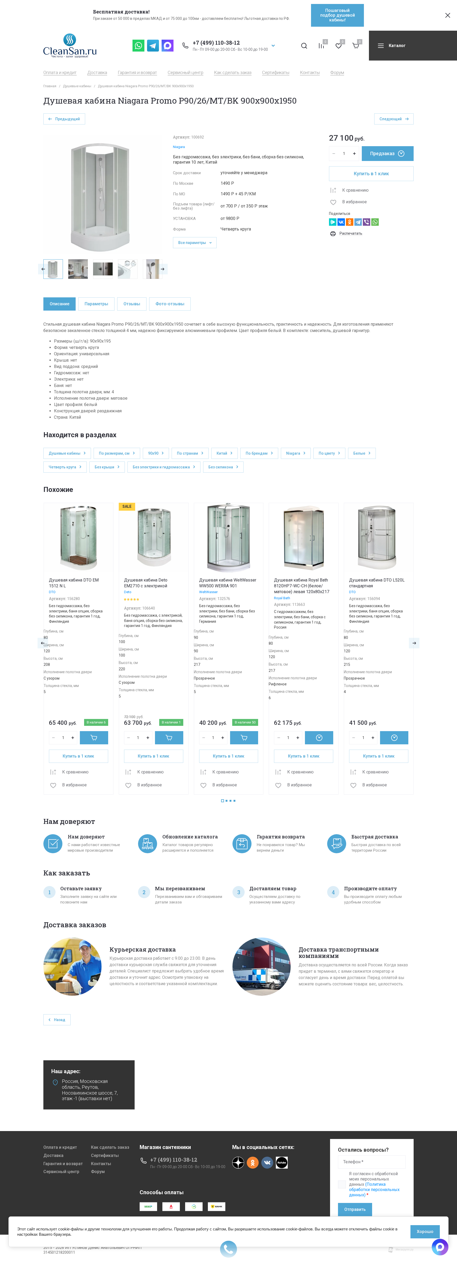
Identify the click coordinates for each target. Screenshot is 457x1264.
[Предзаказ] (319, 737)
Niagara (179, 147)
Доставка (97, 72)
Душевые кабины (77, 86)
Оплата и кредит (60, 72)
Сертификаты (275, 72)
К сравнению (355, 190)
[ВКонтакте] (341, 222)
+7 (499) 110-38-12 (216, 42)
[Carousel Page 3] (230, 801)
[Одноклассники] (349, 222)
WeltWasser (208, 592)
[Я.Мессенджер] (332, 222)
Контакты (310, 72)
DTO (52, 592)
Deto (127, 592)
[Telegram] (358, 222)
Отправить (355, 1209)
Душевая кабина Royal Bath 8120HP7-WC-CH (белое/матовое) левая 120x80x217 (301, 586)
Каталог (397, 45)
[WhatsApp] (375, 222)
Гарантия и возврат (137, 72)
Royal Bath (282, 598)
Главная (49, 86)
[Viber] (366, 222)
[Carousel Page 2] (226, 801)
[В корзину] (94, 737)
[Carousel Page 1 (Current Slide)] (222, 801)
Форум (337, 72)
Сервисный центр (185, 72)
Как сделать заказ (233, 72)
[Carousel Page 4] (234, 801)
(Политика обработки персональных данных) (374, 1189)
